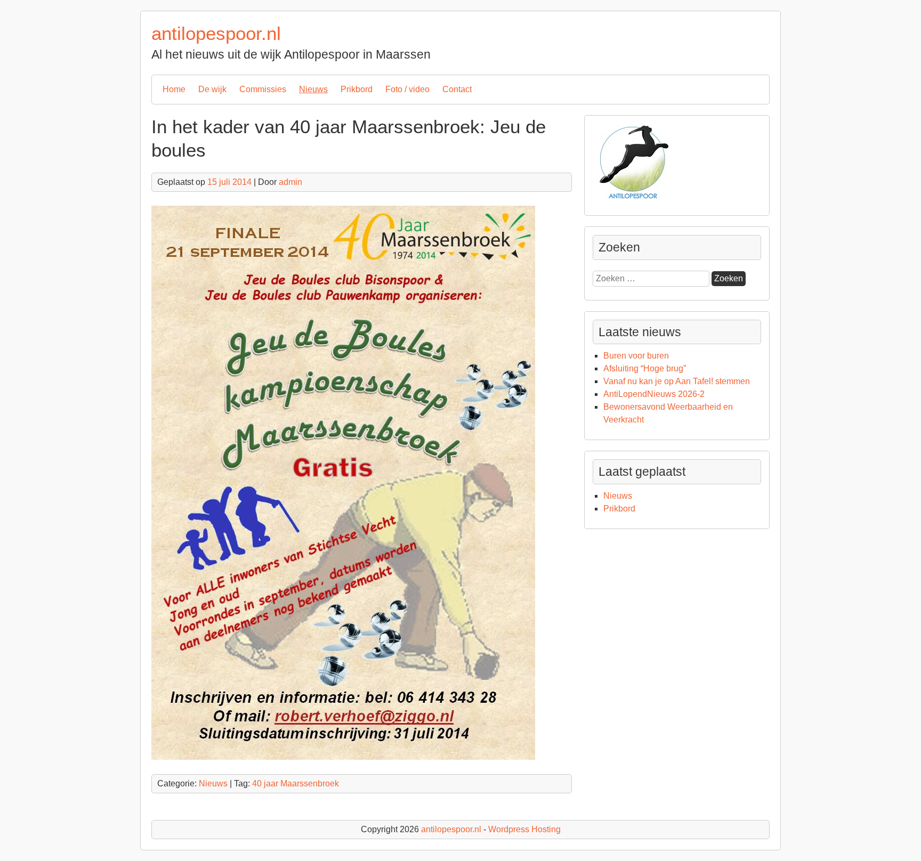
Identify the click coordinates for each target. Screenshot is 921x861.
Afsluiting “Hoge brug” (644, 368)
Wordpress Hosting (524, 829)
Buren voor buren (636, 355)
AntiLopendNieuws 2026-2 (654, 394)
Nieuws (313, 89)
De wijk (212, 89)
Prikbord (357, 89)
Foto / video (407, 89)
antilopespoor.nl (216, 33)
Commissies (262, 89)
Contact (457, 89)
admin (290, 181)
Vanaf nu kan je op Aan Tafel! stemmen (676, 381)
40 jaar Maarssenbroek (295, 783)
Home (174, 89)
